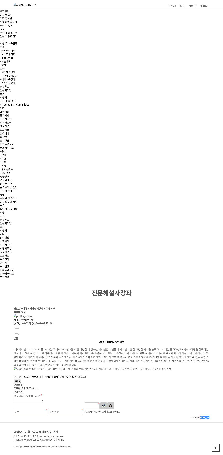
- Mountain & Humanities (14, 104)
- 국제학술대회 (7, 50)
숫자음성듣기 (103, 405)
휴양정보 (4, 176)
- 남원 (3, 155)
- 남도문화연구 (7, 101)
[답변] (17, 334)
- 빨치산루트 (6, 169)
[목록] (17, 328)
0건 (18, 323)
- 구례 (3, 151)
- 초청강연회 (6, 57)
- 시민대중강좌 (7, 72)
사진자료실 (5, 122)
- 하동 (3, 165)
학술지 (3, 97)
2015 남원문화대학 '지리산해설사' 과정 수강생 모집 (50, 376)
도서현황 (4, 140)
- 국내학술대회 (7, 54)
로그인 (183, 5)
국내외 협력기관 (8, 32)
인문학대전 (5, 90)
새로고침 (110, 405)
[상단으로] (216, 448)
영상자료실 (5, 126)
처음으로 (172, 5)
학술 (2, 47)
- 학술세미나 (6, 61)
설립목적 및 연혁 (8, 22)
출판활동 (4, 86)
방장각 (3, 137)
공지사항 (4, 115)
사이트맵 (204, 5)
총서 (2, 93)
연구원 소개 (6, 14)
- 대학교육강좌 (7, 79)
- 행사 (3, 65)
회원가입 (193, 5)
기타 (2, 108)
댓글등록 (204, 417)
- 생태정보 (5, 173)
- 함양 (3, 158)
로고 (2, 40)
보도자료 (4, 129)
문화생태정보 (7, 147)
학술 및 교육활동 (8, 43)
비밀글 (196, 417)
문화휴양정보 (7, 144)
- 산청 (3, 162)
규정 (2, 29)
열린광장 (4, 111)
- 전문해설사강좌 (8, 75)
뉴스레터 (4, 133)
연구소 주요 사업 (8, 36)
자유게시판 (5, 119)
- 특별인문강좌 (7, 83)
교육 (2, 68)
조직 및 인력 (6, 25)
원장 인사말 (6, 18)
